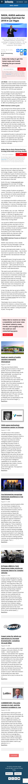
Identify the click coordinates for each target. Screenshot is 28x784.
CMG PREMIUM (19, 1)
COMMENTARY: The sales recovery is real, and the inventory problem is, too (11, 705)
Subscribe (22, 69)
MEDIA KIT (9, 773)
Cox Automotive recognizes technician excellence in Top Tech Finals (12, 496)
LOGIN (25, 1)
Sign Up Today (8, 334)
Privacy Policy (8, 73)
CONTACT (18, 773)
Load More (14, 755)
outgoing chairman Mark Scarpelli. (11, 235)
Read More (4, 401)
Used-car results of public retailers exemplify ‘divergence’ (11, 359)
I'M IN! (21, 154)
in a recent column (11, 297)
